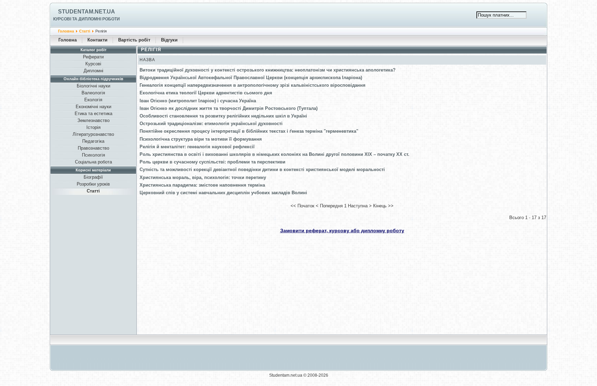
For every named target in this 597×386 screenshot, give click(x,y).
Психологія (93, 155)
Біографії (93, 177)
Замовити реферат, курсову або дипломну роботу (342, 230)
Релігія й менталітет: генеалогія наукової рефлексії (197, 146)
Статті (84, 31)
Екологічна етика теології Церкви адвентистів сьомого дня (206, 92)
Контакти (97, 40)
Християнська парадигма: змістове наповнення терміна (202, 185)
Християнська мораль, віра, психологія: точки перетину (203, 177)
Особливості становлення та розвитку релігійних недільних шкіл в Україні (223, 116)
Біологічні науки (93, 85)
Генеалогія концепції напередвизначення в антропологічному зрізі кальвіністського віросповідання (253, 85)
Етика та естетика (93, 113)
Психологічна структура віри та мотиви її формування (201, 139)
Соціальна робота (93, 161)
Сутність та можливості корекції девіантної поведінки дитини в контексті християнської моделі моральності (262, 169)
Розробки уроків (93, 184)
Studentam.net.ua (86, 12)
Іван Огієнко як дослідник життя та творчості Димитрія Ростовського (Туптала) (229, 108)
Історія (93, 127)
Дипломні (93, 70)
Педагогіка (93, 141)
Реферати (93, 56)
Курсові (93, 63)
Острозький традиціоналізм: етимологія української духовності (211, 123)
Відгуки (169, 40)
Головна (66, 31)
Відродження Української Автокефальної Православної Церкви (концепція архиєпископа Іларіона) (251, 77)
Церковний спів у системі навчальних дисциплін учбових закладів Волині (223, 192)
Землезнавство (93, 120)
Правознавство (93, 148)
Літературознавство (93, 134)
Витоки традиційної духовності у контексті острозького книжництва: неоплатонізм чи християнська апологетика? (268, 70)
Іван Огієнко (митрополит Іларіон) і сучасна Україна (198, 100)
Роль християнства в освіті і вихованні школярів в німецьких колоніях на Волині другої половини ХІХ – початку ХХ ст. (274, 154)
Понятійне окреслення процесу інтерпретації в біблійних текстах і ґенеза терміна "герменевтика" (249, 131)
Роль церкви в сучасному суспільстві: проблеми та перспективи (212, 161)
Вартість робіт (134, 40)
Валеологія (93, 92)
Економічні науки (93, 106)
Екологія (93, 99)
